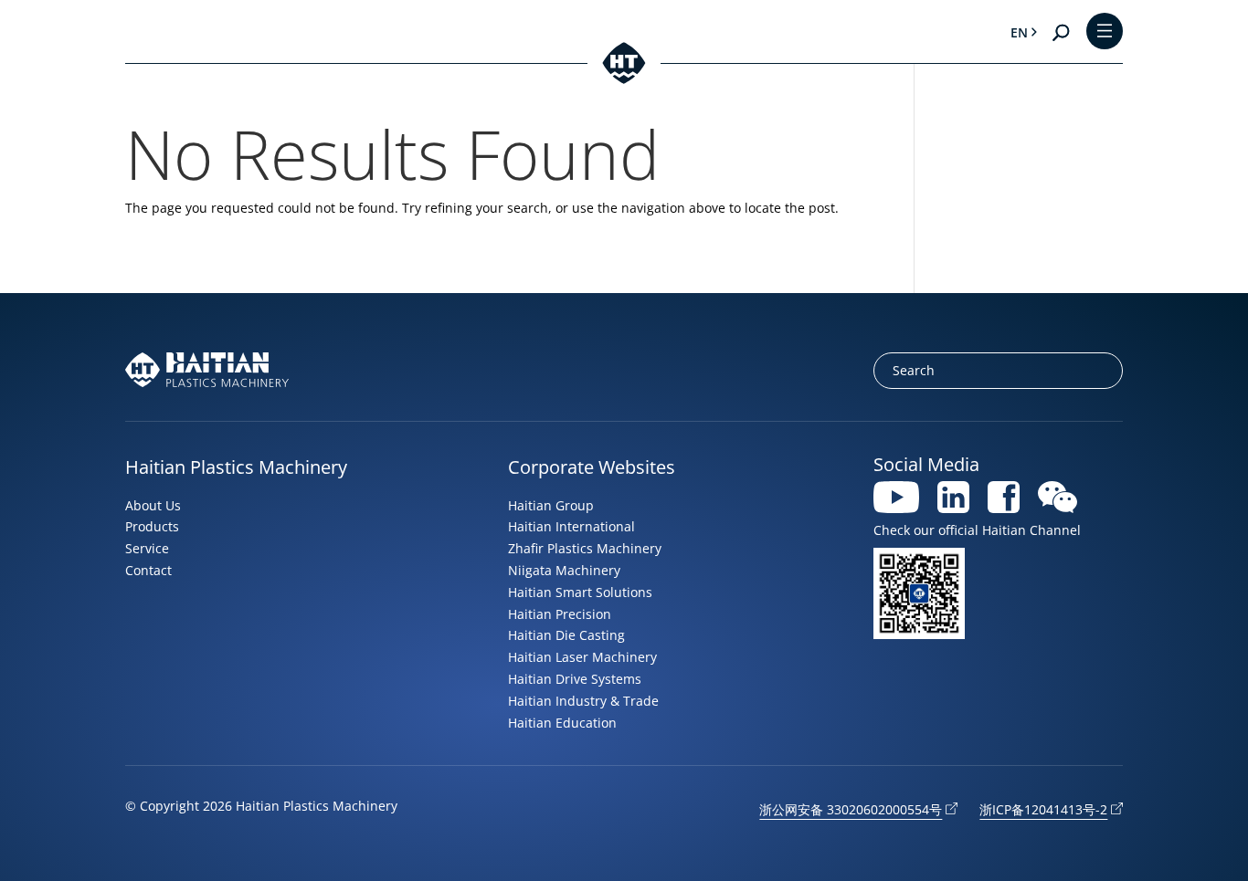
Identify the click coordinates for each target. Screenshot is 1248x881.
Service (147, 548)
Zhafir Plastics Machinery (584, 548)
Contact (148, 570)
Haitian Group (551, 505)
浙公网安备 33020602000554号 (850, 809)
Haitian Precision (559, 614)
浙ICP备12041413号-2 (1043, 809)
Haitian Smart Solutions (580, 592)
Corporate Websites (591, 467)
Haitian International (571, 526)
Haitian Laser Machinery (582, 657)
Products (152, 526)
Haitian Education (562, 722)
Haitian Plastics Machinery (236, 467)
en (1019, 32)
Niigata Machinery (564, 570)
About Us (153, 505)
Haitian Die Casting (566, 635)
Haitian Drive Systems (574, 678)
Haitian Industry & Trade (583, 700)
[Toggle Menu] (1104, 32)
